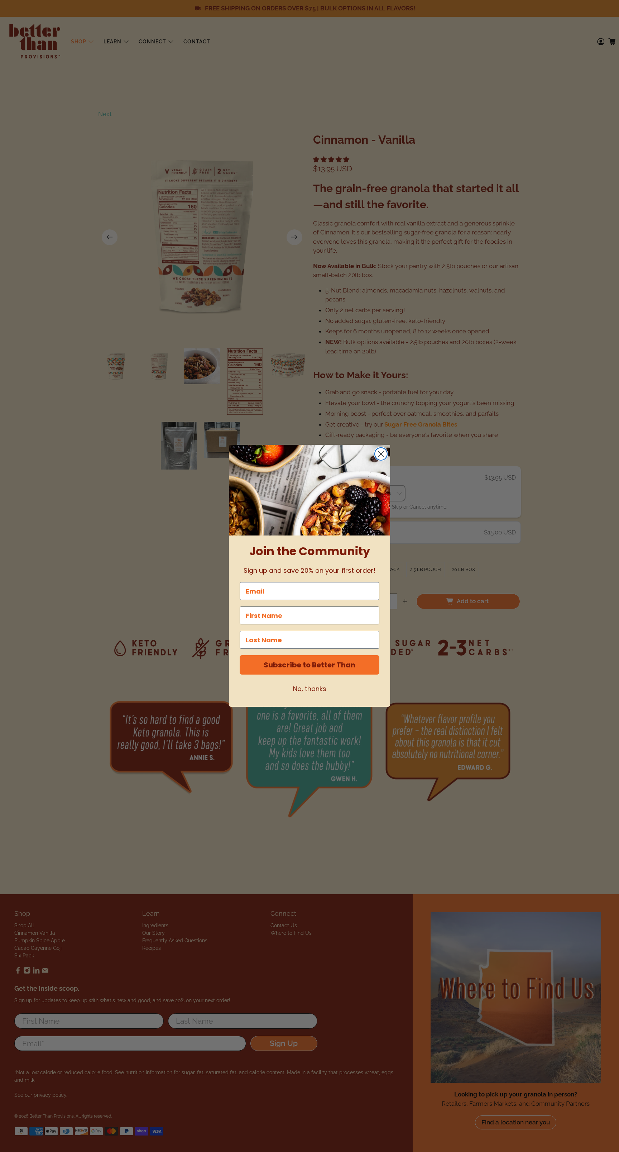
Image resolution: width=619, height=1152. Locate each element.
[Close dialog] (381, 454)
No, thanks (309, 689)
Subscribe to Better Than (309, 665)
